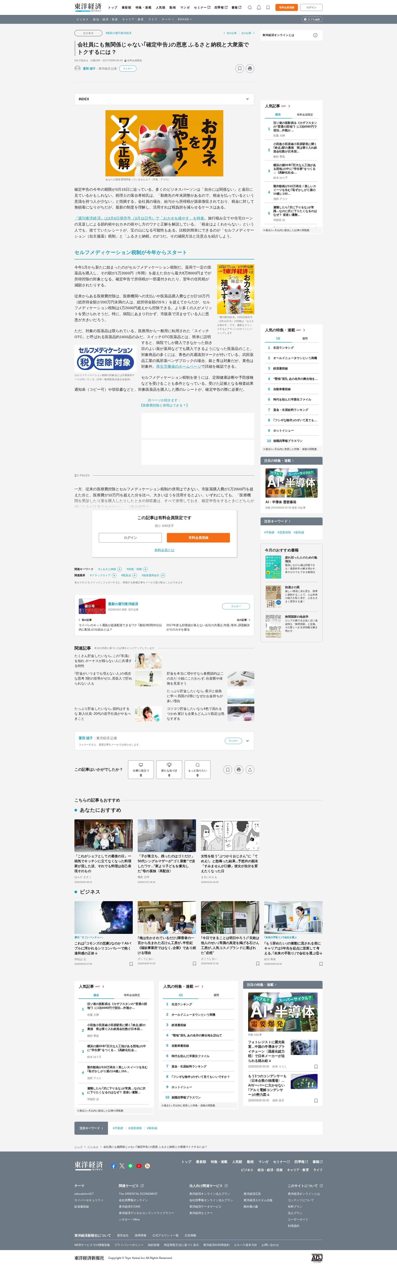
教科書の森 (251, 1206)
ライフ (153, 19)
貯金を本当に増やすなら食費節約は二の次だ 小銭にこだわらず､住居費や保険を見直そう (195, 678)
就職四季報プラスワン (288, 440)
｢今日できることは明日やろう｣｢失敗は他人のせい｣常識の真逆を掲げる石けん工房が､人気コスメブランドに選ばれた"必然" (230, 945)
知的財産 (153, 1245)
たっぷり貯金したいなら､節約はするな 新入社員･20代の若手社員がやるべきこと (102, 713)
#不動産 (269, 532)
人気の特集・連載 (280, 330)
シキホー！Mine (129, 1219)
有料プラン (295, 1206)
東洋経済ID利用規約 (216, 1245)
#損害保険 (284, 532)
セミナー (200, 7)
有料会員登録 (286, 7)
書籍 (235, 7)
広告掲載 (190, 1235)
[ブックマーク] (239, 68)
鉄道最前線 (280, 368)
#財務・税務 (134, 569)
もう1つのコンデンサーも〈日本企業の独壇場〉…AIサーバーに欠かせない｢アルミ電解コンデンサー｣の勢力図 (267, 1085)
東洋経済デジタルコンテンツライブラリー (146, 1213)
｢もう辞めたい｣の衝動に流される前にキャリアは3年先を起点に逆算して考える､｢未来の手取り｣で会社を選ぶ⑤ (292, 948)
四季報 (219, 7)
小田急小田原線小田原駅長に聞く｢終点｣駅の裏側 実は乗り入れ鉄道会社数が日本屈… (295, 147)
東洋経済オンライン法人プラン (209, 1193)
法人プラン (295, 1213)
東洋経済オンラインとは (278, 35)
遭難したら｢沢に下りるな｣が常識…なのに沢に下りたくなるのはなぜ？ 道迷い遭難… (295, 211)
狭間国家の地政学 (297, 616)
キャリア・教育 (133, 19)
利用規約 (293, 1225)
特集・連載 (144, 7)
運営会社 (123, 1235)
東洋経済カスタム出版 (258, 1200)
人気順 (161, 7)
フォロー (128, 68)
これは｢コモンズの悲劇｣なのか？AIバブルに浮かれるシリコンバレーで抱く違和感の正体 (102, 948)
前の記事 (232, 33)
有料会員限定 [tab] (305, 114)
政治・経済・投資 (105, 19)
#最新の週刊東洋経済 (119, 33)
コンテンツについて (301, 1200)
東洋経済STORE (130, 1206)
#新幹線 (299, 532)
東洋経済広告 (252, 1193)
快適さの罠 (292, 587)
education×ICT (84, 1193)
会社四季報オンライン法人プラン (211, 1200)
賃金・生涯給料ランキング (290, 409)
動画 (173, 7)
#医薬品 (126, 575)
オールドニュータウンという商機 (295, 358)
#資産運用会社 (151, 575)
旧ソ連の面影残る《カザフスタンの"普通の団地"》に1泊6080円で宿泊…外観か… (295, 126)
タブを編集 (314, 19)
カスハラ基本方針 (245, 1245)
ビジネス (83, 19)
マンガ (185, 7)
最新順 (127, 7)
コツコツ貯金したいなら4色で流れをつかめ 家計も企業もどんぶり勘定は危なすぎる (195, 713)
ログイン (311, 7)
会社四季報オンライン (133, 1200)
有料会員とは (164, 550)
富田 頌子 (89, 68)
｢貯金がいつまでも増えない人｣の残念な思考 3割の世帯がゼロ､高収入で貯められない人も (103, 678)
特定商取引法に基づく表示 (181, 1245)
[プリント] (250, 68)
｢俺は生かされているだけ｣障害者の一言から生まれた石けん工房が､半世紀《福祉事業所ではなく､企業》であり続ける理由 (167, 945)
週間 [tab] (305, 338)
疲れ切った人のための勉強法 (301, 559)
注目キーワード (276, 521)
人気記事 (272, 106)
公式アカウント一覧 (165, 1235)
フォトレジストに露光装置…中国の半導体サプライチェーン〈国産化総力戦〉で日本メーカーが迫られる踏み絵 (266, 1051)
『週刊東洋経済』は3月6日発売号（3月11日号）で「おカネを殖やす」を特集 (139, 218)
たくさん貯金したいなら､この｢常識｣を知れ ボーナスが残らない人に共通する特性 (103, 661)
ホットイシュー (283, 430)
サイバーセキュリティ (89, 1200)
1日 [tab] (278, 338)
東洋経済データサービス (205, 1206)
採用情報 (140, 1235)
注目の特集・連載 (277, 460)
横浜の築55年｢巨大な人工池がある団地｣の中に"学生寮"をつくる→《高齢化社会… (294, 168)
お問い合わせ (270, 1245)
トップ (113, 7)
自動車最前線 (282, 389)
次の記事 (246, 33)
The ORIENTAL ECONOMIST (138, 1193)
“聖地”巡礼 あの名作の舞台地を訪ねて (295, 378)
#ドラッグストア (100, 575)
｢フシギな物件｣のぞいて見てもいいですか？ (295, 420)
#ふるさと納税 (107, 569)
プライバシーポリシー (128, 1245)
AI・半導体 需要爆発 (280, 502)
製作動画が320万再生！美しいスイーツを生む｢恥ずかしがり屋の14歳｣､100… (294, 189)
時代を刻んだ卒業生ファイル (292, 399)
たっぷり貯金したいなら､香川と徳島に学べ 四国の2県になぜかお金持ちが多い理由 (195, 696)
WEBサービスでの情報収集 (92, 1245)
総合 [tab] (278, 114)
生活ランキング (283, 347)
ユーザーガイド (298, 1219)
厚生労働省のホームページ (178, 366)
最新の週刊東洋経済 (123, 604)
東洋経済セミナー (201, 1213)
